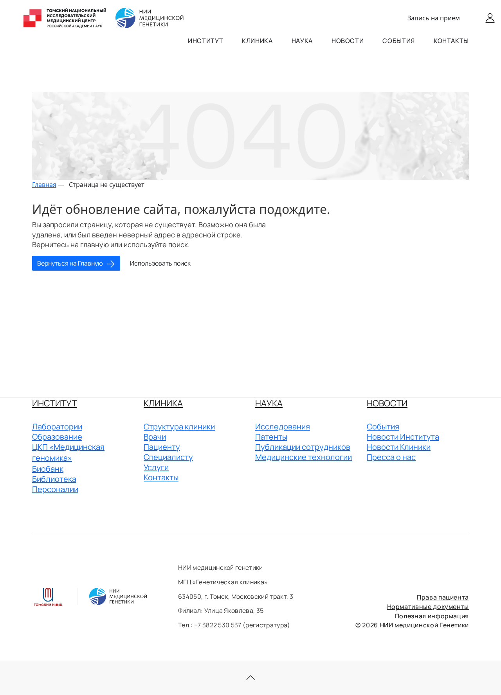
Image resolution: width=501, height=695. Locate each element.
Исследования (282, 426)
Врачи (155, 436)
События (398, 40)
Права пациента (443, 597)
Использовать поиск (160, 263)
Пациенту (162, 447)
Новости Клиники (399, 447)
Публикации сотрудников (302, 447)
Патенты (271, 436)
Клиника (257, 40)
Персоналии (55, 489)
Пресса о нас (391, 457)
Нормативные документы (428, 606)
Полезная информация (432, 616)
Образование (57, 436)
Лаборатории (57, 426)
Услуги (156, 467)
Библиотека (54, 479)
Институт (205, 40)
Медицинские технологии (303, 457)
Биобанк (47, 468)
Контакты (451, 40)
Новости (348, 40)
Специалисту (168, 457)
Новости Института (403, 436)
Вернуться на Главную (70, 263)
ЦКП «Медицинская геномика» (68, 452)
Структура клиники (179, 426)
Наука (302, 40)
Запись (433, 18)
